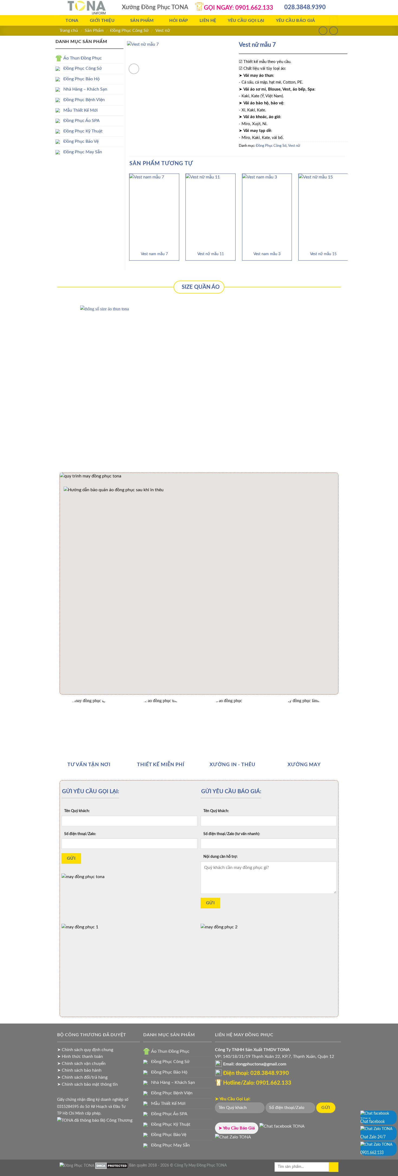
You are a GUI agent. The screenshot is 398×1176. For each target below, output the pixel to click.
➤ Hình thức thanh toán (80, 1056)
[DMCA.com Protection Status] (111, 1165)
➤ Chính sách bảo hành (79, 1070)
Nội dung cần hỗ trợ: (220, 857)
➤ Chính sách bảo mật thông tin (87, 1084)
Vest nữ (162, 30)
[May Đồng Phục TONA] (77, 1165)
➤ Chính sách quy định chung (85, 1050)
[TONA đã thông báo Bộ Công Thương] (94, 1120)
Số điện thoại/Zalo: (80, 834)
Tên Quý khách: (77, 811)
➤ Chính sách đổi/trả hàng (82, 1077)
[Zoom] (134, 69)
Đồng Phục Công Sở (129, 30)
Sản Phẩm (94, 30)
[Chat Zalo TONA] (233, 1139)
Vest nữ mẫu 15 (323, 254)
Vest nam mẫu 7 (154, 254)
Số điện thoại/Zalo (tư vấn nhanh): (231, 834)
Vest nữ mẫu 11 (210, 254)
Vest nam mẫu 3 (266, 254)
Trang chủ (69, 30)
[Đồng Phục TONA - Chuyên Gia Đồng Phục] (87, 7)
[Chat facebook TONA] (282, 1128)
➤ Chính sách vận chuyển (81, 1063)
